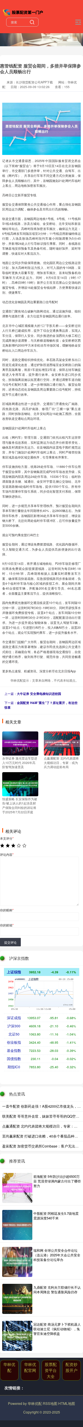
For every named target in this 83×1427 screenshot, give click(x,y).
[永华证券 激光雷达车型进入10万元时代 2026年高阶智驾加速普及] (20, 743)
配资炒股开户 (71, 1367)
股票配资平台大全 (51, 1370)
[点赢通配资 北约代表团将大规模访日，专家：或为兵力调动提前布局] (62, 743)
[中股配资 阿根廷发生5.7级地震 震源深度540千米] (17, 1225)
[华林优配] (23, 12)
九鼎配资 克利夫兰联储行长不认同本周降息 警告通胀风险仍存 (57, 1289)
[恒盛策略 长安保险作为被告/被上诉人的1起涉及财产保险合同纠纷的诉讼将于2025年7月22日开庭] (20, 783)
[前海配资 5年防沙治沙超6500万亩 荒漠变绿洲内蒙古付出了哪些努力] (17, 1188)
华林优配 (9, 1367)
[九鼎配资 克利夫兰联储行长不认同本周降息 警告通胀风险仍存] (17, 1299)
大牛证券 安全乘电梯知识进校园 (39, 693)
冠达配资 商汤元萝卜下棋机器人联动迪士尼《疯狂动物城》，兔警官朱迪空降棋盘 (57, 1329)
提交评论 (10, 942)
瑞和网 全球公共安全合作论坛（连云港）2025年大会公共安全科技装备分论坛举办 (56, 1255)
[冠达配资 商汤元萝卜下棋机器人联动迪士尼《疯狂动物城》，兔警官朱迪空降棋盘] (17, 1336)
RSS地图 (50, 1403)
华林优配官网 (30, 1367)
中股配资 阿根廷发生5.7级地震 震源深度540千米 (56, 1215)
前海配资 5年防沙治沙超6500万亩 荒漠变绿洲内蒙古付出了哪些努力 (57, 1181)
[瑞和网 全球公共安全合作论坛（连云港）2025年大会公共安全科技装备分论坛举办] (17, 1262)
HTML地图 (66, 1403)
